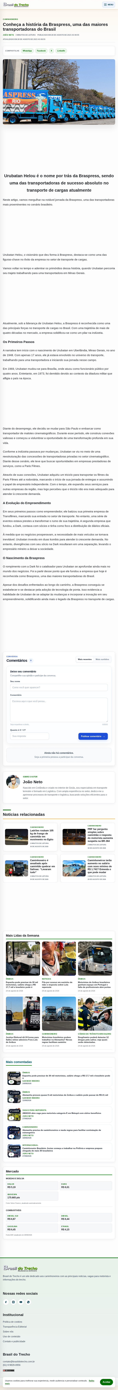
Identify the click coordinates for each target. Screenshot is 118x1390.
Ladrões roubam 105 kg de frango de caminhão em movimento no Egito (41, 835)
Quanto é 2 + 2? (18, 730)
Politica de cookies (12, 1322)
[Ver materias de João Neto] (13, 787)
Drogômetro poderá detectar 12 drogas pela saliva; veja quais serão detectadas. (93, 1039)
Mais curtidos (102, 659)
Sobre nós (8, 1331)
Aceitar (106, 1382)
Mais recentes (85, 659)
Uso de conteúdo (11, 1336)
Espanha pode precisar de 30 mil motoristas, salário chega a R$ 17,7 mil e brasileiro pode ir (22, 984)
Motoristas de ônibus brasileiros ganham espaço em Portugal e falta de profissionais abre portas (94, 984)
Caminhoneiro (10, 19)
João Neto (8, 35)
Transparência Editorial (15, 1326)
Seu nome (15, 681)
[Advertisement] (59, 149)
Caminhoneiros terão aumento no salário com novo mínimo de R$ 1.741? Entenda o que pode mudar (100, 866)
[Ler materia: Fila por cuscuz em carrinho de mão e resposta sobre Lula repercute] (59, 958)
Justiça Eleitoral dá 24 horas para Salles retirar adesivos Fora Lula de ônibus (22, 1039)
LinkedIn (61, 51)
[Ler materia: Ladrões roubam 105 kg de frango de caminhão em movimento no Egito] (16, 837)
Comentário (16, 695)
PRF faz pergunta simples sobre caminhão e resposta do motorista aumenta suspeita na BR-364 (100, 835)
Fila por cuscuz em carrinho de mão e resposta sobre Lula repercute (57, 984)
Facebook (41, 51)
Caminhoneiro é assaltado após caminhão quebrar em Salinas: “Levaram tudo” (42, 866)
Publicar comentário (93, 736)
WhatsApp (27, 51)
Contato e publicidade (14, 1341)
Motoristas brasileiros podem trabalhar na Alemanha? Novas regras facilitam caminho (57, 1039)
